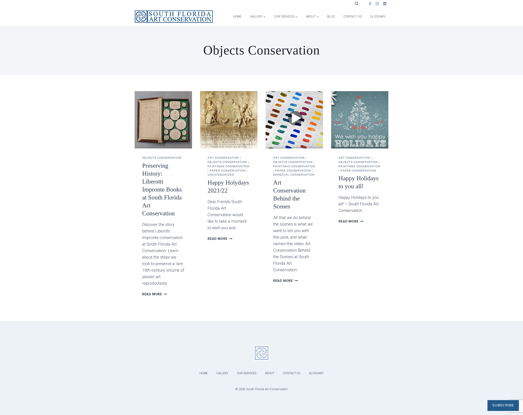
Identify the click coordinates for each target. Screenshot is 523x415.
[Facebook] (370, 3)
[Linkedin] (384, 3)
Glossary (378, 16)
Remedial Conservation (294, 174)
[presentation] (163, 119)
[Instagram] (377, 3)
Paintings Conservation (229, 166)
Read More (154, 294)
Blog (331, 16)
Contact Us (352, 16)
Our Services (246, 373)
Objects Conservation (162, 157)
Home (237, 16)
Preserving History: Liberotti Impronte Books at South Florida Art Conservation (162, 189)
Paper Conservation (227, 170)
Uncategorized (221, 174)
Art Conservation (223, 157)
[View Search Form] (356, 3)
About (269, 373)
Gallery (222, 373)
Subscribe (503, 405)
